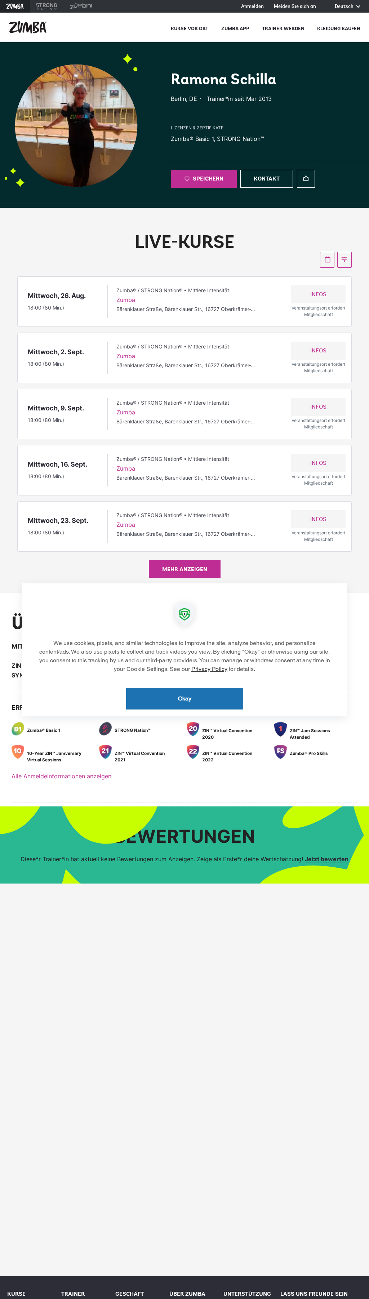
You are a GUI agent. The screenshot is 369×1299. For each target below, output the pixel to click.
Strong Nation (46, 6)
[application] (184, 649)
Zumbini (81, 6)
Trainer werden (283, 28)
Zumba (15, 6)
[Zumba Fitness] (27, 27)
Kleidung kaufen (338, 28)
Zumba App (235, 28)
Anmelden (252, 6)
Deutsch (345, 6)
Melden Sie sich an (295, 6)
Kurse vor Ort (189, 28)
